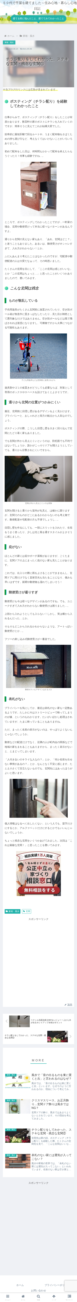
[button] (69, 742)
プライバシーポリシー (57, 1285)
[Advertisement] (38, 960)
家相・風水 (14, 911)
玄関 (28, 911)
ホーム (20, 1285)
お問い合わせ (38, 1290)
